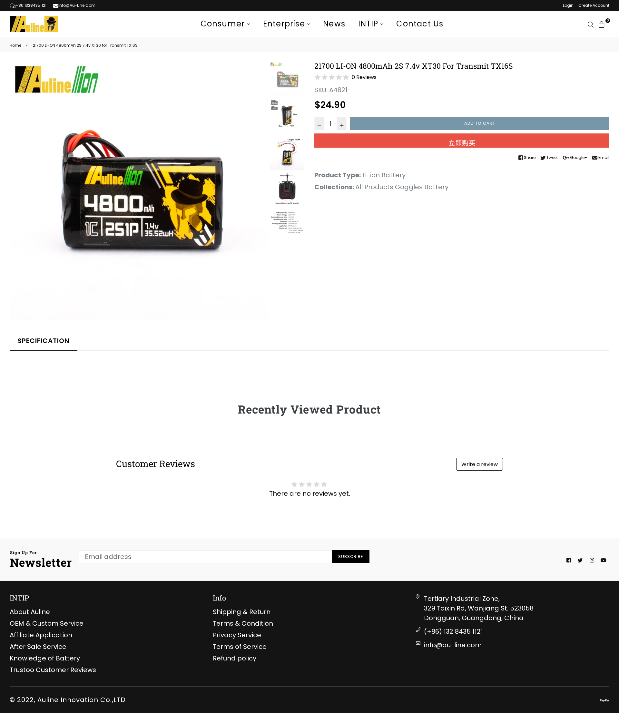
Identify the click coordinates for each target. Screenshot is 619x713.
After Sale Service (38, 646)
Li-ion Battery (384, 175)
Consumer (224, 23)
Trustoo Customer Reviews (53, 669)
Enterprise (285, 23)
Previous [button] (18, 190)
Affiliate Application (41, 635)
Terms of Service (240, 646)
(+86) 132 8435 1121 (453, 631)
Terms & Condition (243, 623)
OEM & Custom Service (47, 623)
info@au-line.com (453, 645)
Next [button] (260, 190)
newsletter (41, 559)
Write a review (479, 464)
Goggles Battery (421, 186)
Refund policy (234, 658)
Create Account (593, 5)
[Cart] (601, 23)
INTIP (369, 23)
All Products (374, 186)
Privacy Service (237, 635)
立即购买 (462, 143)
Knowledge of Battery (45, 658)
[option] (139, 191)
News (334, 23)
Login (568, 5)
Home (15, 45)
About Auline (30, 611)
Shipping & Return (241, 611)
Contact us (419, 23)
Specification (43, 340)
